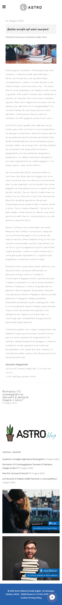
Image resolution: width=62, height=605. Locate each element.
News (44, 37)
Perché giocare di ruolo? (15, 473)
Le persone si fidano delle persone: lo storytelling (28, 478)
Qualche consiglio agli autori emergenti (23, 459)
